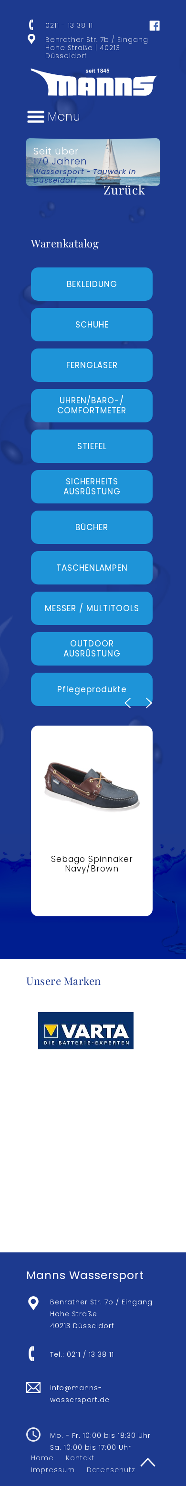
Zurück (124, 189)
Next (149, 703)
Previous (127, 703)
